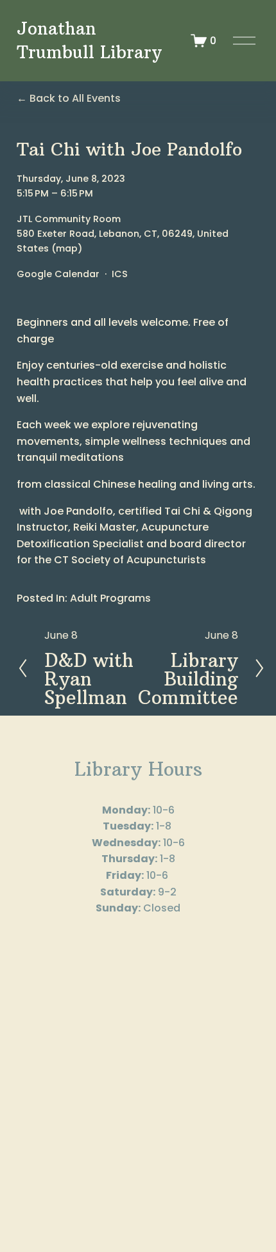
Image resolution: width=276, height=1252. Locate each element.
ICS (120, 274)
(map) (66, 248)
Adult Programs (110, 598)
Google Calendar (58, 274)
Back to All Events (75, 98)
